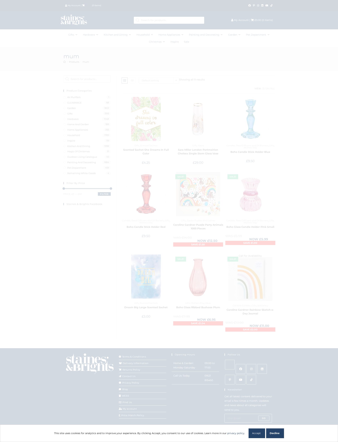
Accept (256, 433)
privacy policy (235, 433)
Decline (275, 433)
